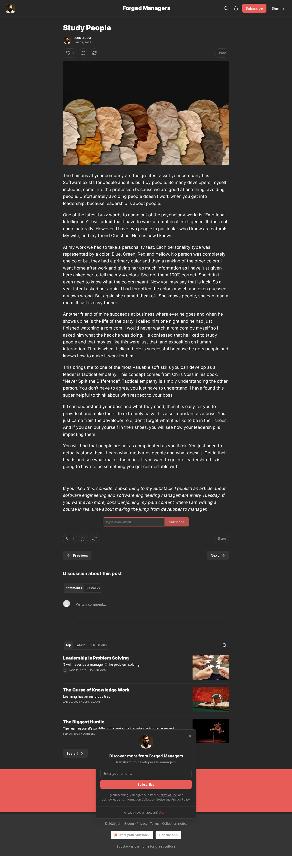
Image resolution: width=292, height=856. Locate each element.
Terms (154, 823)
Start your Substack (134, 835)
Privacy (142, 823)
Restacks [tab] (93, 588)
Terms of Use (168, 795)
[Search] (225, 8)
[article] (146, 667)
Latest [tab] (80, 645)
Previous (80, 555)
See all (72, 753)
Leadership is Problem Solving (96, 658)
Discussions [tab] (98, 645)
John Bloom (82, 37)
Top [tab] (68, 645)
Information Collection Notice (145, 799)
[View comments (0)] (83, 53)
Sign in (278, 8)
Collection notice (175, 823)
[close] (189, 736)
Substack (123, 846)
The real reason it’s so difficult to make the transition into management (118, 728)
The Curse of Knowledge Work (96, 690)
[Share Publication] (235, 8)
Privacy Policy (180, 799)
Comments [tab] (74, 588)
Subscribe (254, 8)
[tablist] (82, 588)
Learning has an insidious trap (86, 696)
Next (215, 555)
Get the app (168, 835)
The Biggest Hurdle (83, 722)
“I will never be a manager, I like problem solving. (102, 664)
